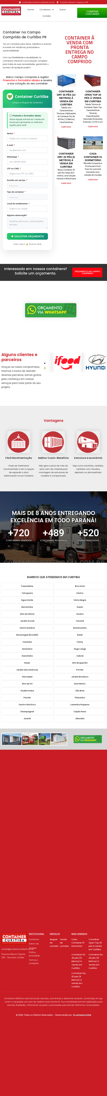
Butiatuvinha (80, 628)
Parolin (27, 697)
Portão (79, 669)
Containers (45, 9)
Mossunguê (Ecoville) (27, 634)
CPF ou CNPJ (14, 168)
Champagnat (27, 711)
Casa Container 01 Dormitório (93, 157)
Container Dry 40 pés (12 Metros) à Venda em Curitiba (66, 98)
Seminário (27, 649)
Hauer (27, 662)
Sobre (62, 9)
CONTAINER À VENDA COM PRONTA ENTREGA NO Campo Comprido (79, 49)
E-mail (11, 145)
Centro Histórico (27, 704)
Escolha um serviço (17, 180)
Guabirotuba (27, 690)
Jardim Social (27, 621)
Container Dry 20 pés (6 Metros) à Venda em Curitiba (66, 160)
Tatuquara (27, 593)
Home (30, 9)
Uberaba (79, 718)
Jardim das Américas (27, 669)
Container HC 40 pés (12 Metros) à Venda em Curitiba (78, 961)
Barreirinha (27, 607)
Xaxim (80, 607)
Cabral (79, 655)
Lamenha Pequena (79, 704)
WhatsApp (13, 156)
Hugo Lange (80, 649)
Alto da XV (27, 683)
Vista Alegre (80, 600)
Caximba (27, 642)
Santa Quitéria (27, 628)
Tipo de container (16, 192)
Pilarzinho (80, 697)
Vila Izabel (27, 676)
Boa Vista (80, 586)
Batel (80, 634)
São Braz (79, 690)
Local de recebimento (18, 203)
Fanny (80, 642)
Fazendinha (27, 586)
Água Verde (27, 600)
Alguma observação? (17, 215)
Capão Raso (80, 711)
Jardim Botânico (79, 676)
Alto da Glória (27, 614)
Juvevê (27, 718)
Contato (46, 16)
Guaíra (79, 614)
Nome (11, 133)
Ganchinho (27, 655)
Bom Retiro (80, 683)
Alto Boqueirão (80, 662)
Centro (79, 593)
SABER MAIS (66, 127)
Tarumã (80, 621)
